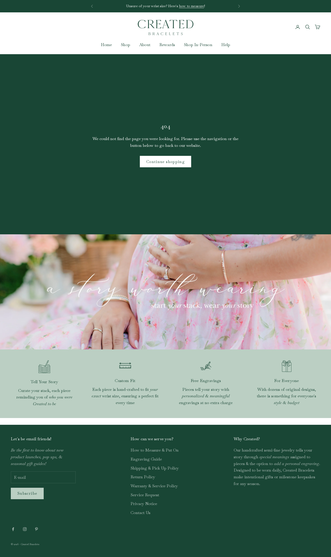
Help (225, 44)
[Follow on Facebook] (13, 529)
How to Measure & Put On (155, 450)
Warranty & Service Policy (154, 485)
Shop (125, 44)
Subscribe (27, 493)
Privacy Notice (144, 503)
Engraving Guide (146, 459)
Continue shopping (165, 161)
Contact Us (140, 512)
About (144, 44)
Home (106, 44)
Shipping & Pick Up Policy (155, 468)
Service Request (145, 494)
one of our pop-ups (185, 7)
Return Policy (143, 476)
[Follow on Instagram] (25, 529)
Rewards (167, 44)
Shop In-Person (198, 44)
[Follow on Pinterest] (36, 529)
